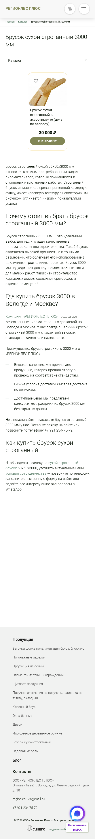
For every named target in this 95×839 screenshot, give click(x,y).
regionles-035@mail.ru (29, 799)
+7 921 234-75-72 (25, 808)
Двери (17, 725)
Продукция (23, 639)
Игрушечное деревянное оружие (37, 733)
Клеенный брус (24, 707)
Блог (17, 760)
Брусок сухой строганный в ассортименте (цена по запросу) (46, 117)
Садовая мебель (25, 751)
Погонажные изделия (29, 657)
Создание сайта (58, 829)
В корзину (47, 141)
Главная (10, 21)
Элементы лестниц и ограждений (38, 675)
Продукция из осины (28, 666)
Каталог (22, 21)
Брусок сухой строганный (32, 742)
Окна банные (22, 716)
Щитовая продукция (28, 684)
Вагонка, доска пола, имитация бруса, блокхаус (48, 649)
